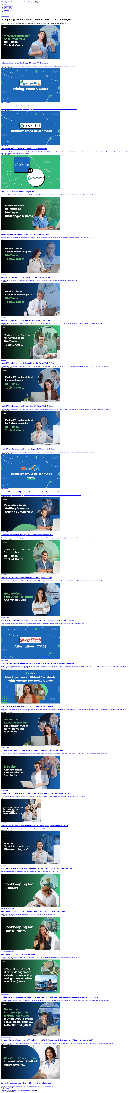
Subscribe (6, 16)
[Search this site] (35, 2)
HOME (5, 4)
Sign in (2, 16)
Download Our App (8, 6)
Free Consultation (10, 1091)
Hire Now (3, 1091)
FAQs (5, 11)
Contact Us (6, 10)
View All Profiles (8, 8)
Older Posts (10, 1088)
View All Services (8, 7)
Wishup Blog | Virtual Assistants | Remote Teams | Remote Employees (17, 2)
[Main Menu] (37, 2)
